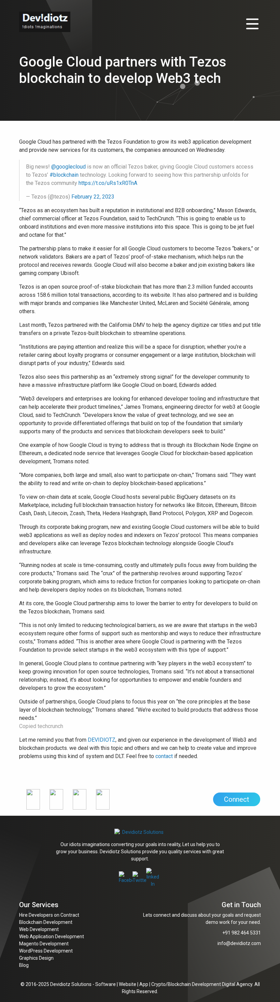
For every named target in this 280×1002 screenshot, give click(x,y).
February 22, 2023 (92, 196)
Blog (24, 965)
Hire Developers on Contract (49, 915)
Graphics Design (36, 958)
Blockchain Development (45, 922)
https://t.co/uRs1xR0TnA (108, 183)
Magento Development (44, 943)
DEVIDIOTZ (101, 740)
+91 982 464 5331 (241, 932)
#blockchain (64, 175)
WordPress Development (46, 951)
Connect (236, 799)
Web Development (39, 929)
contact (164, 756)
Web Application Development (51, 936)
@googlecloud (68, 166)
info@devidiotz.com (239, 943)
